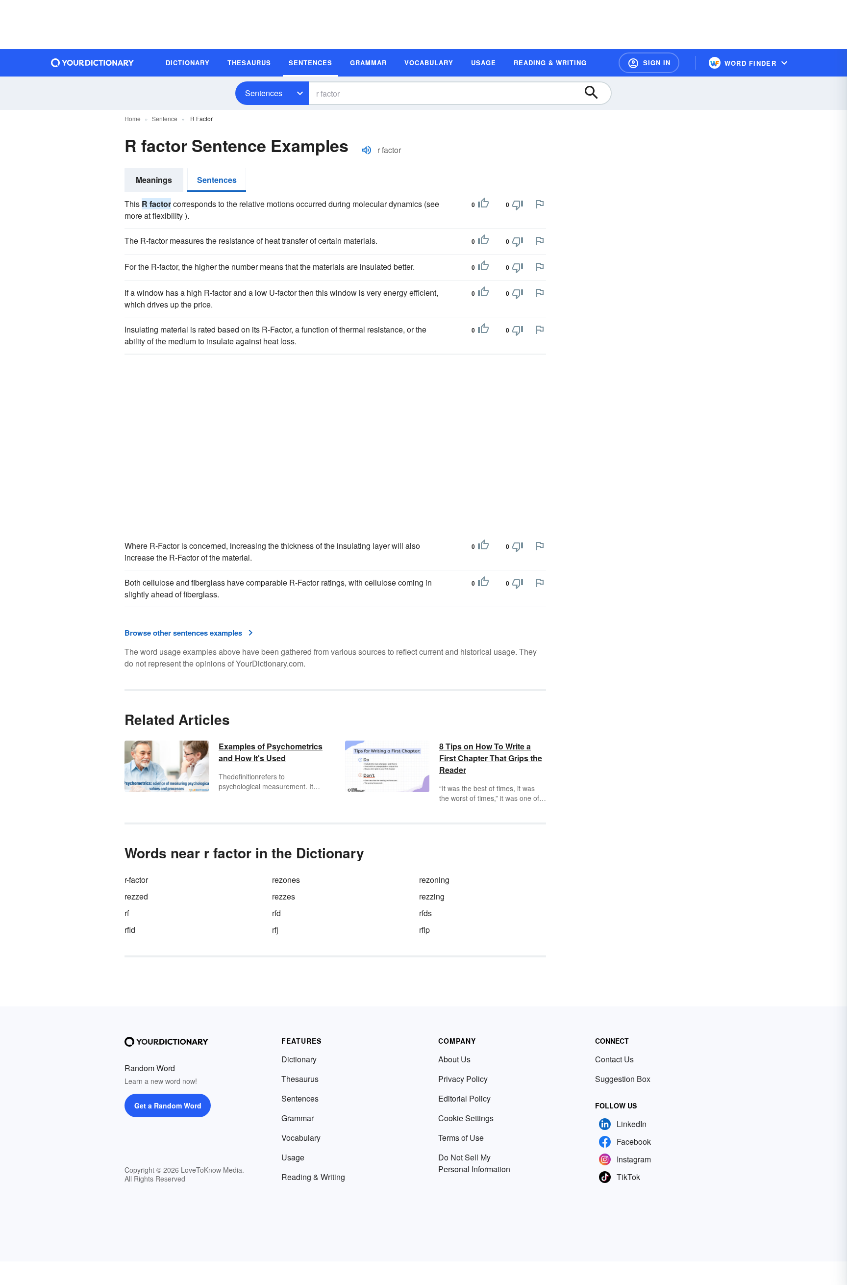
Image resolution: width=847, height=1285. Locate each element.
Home (133, 118)
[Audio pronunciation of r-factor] (367, 150)
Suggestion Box (622, 1078)
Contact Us (614, 1059)
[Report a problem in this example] (540, 204)
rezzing (432, 896)
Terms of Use (461, 1137)
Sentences (263, 93)
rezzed (136, 896)
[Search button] (596, 93)
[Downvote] (517, 204)
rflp (424, 929)
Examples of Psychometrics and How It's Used (271, 752)
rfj (275, 929)
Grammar (297, 1118)
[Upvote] (483, 204)
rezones (286, 879)
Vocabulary (301, 1137)
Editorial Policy (464, 1098)
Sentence (164, 118)
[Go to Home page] (92, 62)
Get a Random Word (167, 1105)
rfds (425, 913)
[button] (649, 62)
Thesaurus (300, 1078)
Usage (292, 1157)
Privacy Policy (463, 1078)
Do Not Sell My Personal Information (474, 1163)
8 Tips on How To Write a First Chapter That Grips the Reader (490, 758)
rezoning (434, 879)
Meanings (154, 179)
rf (127, 913)
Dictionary (299, 1059)
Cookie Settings (466, 1118)
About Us (454, 1059)
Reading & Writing (313, 1176)
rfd (276, 913)
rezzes (283, 896)
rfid (130, 929)
